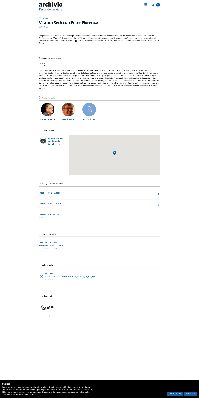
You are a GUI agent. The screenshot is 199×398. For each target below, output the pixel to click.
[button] (114, 153)
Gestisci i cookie (175, 394)
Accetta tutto (190, 394)
